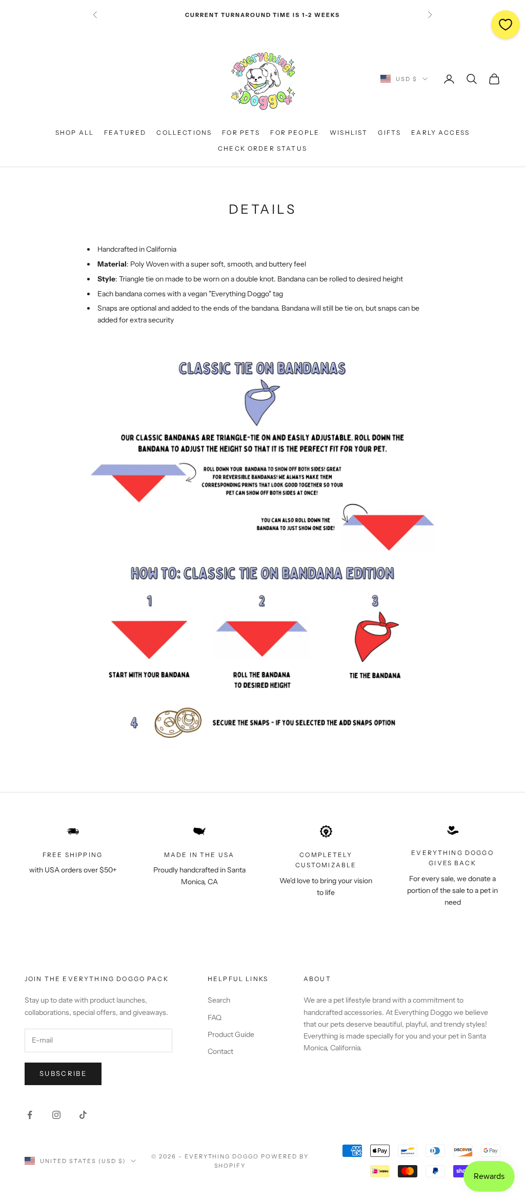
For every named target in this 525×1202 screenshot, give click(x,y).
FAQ (214, 1017)
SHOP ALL (74, 132)
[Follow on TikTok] (83, 1115)
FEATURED (125, 132)
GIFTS (389, 132)
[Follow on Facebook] (30, 1115)
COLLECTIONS (184, 132)
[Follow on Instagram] (56, 1115)
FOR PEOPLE (294, 132)
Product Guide (231, 1034)
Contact (220, 1051)
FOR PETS (241, 132)
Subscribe (63, 1073)
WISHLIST (349, 132)
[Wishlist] (505, 24)
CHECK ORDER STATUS (262, 148)
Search (219, 1000)
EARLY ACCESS (440, 132)
